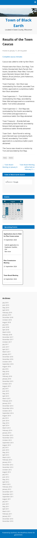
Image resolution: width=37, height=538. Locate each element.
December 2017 (7, 337)
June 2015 (5, 391)
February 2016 (7, 376)
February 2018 (7, 335)
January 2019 (6, 315)
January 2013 (6, 462)
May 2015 (5, 393)
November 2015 (7, 381)
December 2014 (7, 406)
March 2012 (6, 484)
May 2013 (5, 452)
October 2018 (7, 320)
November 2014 (7, 408)
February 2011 (7, 514)
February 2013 (7, 460)
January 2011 (6, 516)
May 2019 (5, 308)
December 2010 (7, 519)
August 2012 (6, 472)
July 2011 (5, 502)
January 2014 (6, 433)
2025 (5, 219)
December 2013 (7, 435)
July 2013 (5, 447)
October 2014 (7, 411)
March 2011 (6, 511)
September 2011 (7, 497)
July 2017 (5, 344)
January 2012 (6, 489)
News (5, 158)
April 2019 (5, 310)
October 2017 (7, 342)
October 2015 (7, 384)
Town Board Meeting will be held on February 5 (27, 167)
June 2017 (5, 347)
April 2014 (5, 425)
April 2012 (5, 482)
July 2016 (5, 369)
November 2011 (7, 494)
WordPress (24, 533)
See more (8, 251)
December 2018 (7, 317)
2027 (20, 219)
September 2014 (7, 413)
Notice (11, 158)
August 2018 (6, 322)
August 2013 (6, 445)
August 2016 (6, 366)
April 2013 (5, 455)
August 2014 (6, 416)
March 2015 (6, 398)
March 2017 (6, 352)
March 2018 (6, 332)
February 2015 (7, 401)
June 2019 (5, 305)
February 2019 (7, 313)
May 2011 (5, 506)
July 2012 (5, 474)
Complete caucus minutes (12, 57)
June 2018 (5, 327)
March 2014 (6, 428)
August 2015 (6, 386)
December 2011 (7, 492)
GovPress (14, 533)
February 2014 (7, 430)
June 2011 (5, 504)
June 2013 (5, 450)
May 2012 (5, 479)
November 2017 (7, 339)
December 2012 (7, 465)
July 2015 (5, 389)
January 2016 (6, 379)
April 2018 (5, 330)
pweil (25, 51)
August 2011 (6, 499)
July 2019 (5, 303)
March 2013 (6, 457)
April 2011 (5, 509)
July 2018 (5, 325)
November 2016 (7, 359)
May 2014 (5, 423)
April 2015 (5, 396)
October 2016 (7, 362)
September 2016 (7, 364)
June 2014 (5, 421)
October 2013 (7, 440)
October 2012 (7, 470)
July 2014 (5, 418)
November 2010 (7, 521)
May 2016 (5, 371)
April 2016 (5, 374)
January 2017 (6, 354)
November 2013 (7, 438)
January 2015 (6, 403)
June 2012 (5, 477)
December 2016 (7, 357)
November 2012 (7, 467)
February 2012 (7, 487)
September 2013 (7, 443)
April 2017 (5, 349)
